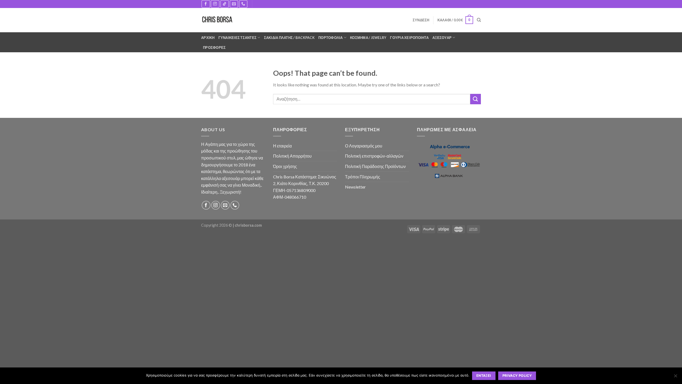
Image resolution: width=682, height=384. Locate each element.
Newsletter (355, 186)
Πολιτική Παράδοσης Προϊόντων (375, 166)
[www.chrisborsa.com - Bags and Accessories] (217, 20)
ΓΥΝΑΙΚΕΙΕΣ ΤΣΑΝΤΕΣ (237, 37)
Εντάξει (483, 376)
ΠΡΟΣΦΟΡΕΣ (214, 47)
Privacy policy (517, 376)
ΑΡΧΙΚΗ (208, 37)
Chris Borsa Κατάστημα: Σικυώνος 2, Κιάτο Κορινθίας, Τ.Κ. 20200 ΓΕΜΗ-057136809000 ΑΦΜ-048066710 (304, 187)
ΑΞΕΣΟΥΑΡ (442, 37)
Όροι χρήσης (285, 166)
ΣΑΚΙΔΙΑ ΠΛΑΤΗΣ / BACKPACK (289, 37)
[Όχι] (675, 377)
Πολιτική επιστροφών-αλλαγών (374, 155)
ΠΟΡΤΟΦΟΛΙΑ (330, 37)
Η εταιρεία (282, 145)
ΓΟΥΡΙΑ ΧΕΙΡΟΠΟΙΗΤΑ (409, 37)
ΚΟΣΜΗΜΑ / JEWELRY (368, 37)
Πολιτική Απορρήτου (292, 155)
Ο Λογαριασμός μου (363, 145)
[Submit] (475, 99)
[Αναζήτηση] (479, 20)
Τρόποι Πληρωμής (362, 176)
